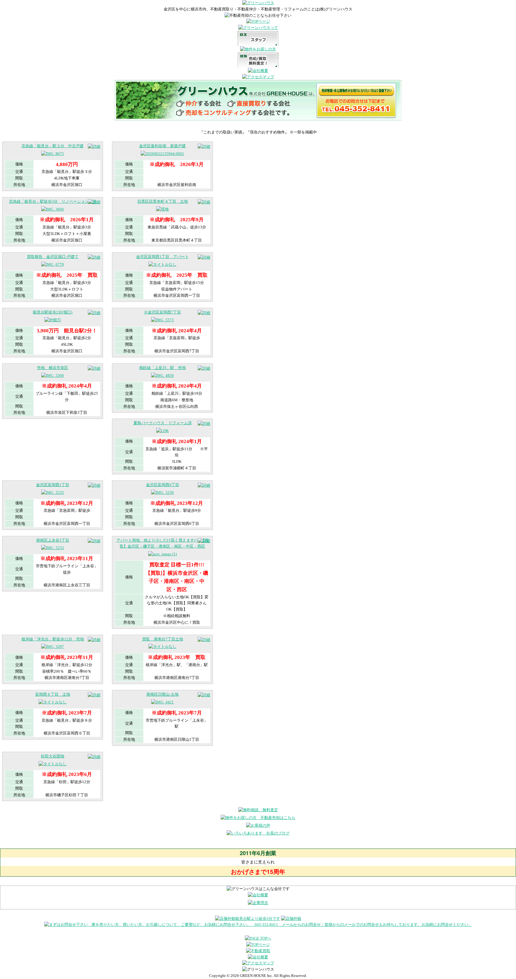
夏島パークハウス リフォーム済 (162, 423)
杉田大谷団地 (52, 756)
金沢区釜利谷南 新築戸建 (162, 146)
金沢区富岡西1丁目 (52, 484)
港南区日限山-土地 (162, 694)
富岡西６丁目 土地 (52, 694)
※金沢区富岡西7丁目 (162, 312)
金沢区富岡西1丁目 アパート (162, 256)
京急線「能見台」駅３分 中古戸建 (53, 146)
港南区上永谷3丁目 (52, 540)
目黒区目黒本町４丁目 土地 (162, 201)
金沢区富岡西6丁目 (162, 484)
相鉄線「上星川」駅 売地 (162, 367)
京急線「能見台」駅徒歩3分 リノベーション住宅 (52, 201)
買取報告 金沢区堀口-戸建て (53, 256)
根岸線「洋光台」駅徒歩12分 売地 (53, 639)
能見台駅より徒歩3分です (257, 918)
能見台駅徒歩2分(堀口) (52, 312)
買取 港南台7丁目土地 (162, 639)
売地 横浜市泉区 (52, 367)
